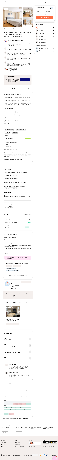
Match (29, 2)
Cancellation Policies (6, 88)
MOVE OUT (48, 11)
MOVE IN (38, 11)
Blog (2, 446)
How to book (21, 88)
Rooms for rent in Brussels (34, 430)
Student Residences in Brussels (8, 432)
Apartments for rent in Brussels (22, 427)
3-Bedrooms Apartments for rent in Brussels (7, 430)
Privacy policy (18, 442)
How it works (34, 2)
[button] (52, 2)
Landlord (14, 88)
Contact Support (32, 446)
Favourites (40, 2)
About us (3, 444)
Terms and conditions (19, 446)
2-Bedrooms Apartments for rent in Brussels (49, 428)
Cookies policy (18, 444)
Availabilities (28, 88)
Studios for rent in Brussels (48, 430)
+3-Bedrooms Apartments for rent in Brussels (22, 430)
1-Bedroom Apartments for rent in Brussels (35, 428)
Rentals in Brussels (5, 427)
